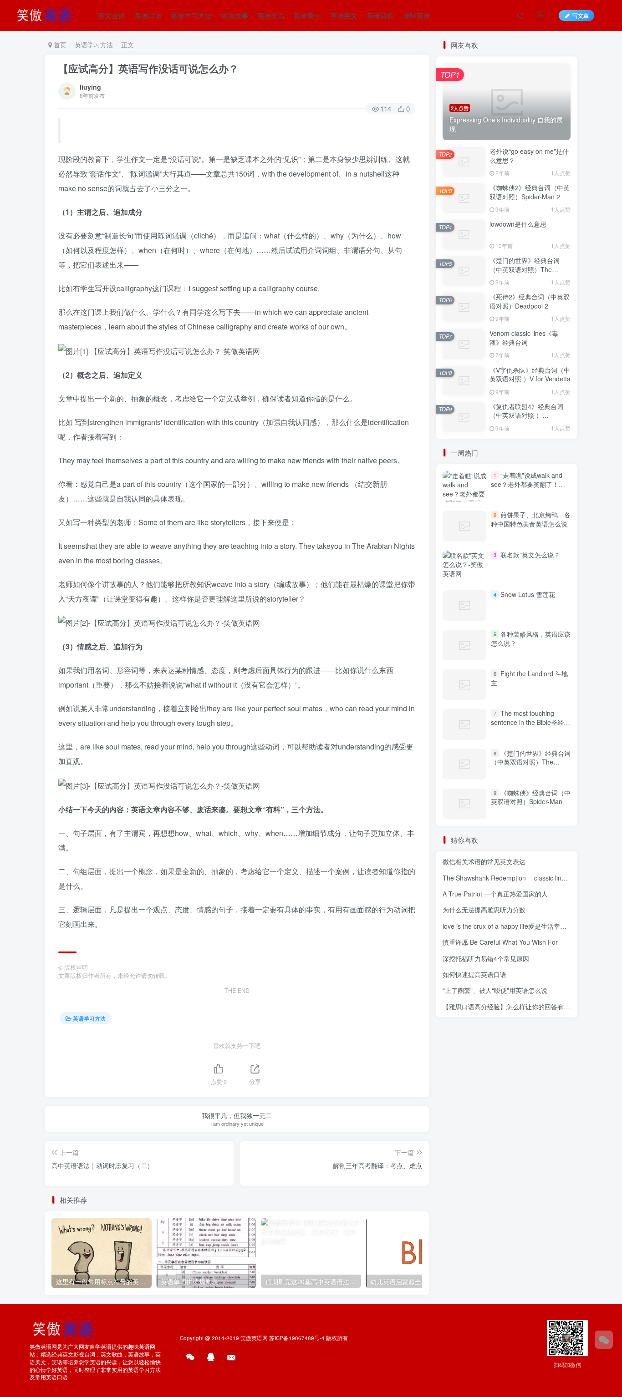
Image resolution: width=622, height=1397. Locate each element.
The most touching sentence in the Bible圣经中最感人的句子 (530, 722)
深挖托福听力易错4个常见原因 (486, 958)
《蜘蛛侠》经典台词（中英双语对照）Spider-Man (531, 797)
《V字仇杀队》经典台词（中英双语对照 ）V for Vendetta (530, 374)
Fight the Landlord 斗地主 (529, 678)
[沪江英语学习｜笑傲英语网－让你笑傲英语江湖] (47, 14)
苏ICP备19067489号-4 (297, 1337)
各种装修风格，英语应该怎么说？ (531, 638)
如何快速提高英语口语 (474, 974)
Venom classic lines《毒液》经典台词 (523, 338)
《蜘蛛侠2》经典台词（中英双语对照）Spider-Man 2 (529, 192)
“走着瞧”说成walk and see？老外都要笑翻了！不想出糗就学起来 (528, 484)
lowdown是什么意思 (517, 223)
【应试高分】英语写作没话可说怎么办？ (148, 68)
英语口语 (148, 15)
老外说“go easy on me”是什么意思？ (529, 156)
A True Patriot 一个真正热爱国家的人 (495, 893)
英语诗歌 (380, 15)
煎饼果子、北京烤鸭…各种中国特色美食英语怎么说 (531, 519)
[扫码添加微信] (604, 1340)
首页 (59, 44)
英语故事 (234, 15)
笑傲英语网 (254, 1337)
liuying (90, 86)
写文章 (580, 15)
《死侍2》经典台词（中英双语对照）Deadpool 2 (529, 301)
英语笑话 (271, 15)
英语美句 (307, 15)
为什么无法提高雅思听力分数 (484, 909)
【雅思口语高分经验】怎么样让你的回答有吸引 (509, 1006)
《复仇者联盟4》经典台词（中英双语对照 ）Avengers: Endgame (526, 415)
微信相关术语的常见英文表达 (484, 861)
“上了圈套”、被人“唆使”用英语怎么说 (495, 990)
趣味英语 (416, 15)
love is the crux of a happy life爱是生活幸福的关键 (514, 926)
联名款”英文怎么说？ (530, 554)
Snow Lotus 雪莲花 (527, 594)
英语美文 (343, 15)
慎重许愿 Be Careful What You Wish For (500, 942)
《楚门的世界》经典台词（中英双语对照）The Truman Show (524, 269)
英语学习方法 (191, 15)
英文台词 (111, 15)
